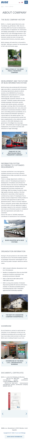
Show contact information (14, 436)
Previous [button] (2, 71)
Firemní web (18, 433)
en (22, 2)
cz (19, 2)
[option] (14, 62)
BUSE (2, 6)
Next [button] (26, 71)
